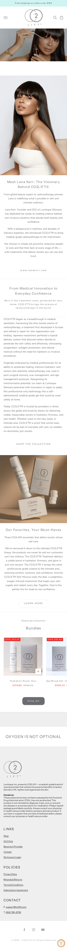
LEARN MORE (33, 603)
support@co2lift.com (16, 907)
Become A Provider (13, 846)
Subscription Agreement (16, 890)
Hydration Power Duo (23, 681)
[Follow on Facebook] (24, 929)
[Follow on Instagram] (33, 929)
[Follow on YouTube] (43, 929)
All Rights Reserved (44, 940)
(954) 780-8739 (13, 912)
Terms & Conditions (13, 884)
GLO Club (8, 841)
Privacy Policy (10, 874)
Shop (6, 836)
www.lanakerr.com (33, 270)
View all (33, 701)
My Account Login (12, 857)
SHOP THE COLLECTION (33, 444)
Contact (8, 852)
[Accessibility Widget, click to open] (61, 943)
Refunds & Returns (13, 879)
